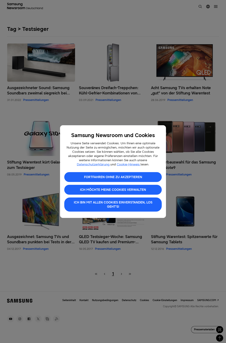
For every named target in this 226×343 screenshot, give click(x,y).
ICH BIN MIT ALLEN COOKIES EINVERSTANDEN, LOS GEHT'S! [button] (113, 204)
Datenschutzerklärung (93, 164)
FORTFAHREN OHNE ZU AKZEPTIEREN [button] (113, 177)
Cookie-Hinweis (129, 164)
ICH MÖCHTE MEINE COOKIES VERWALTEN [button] (113, 190)
